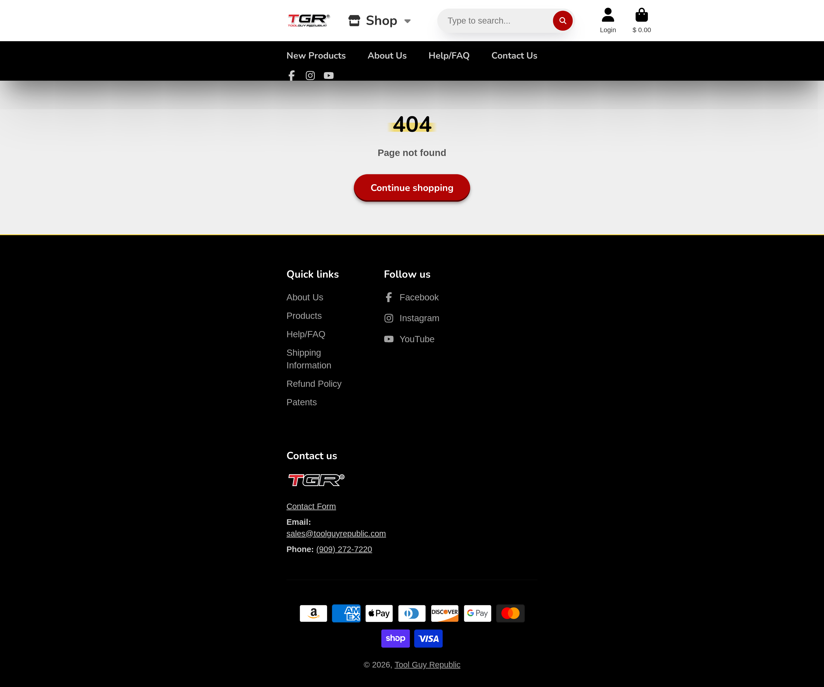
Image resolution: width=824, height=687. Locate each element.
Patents (301, 402)
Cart (642, 20)
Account (608, 20)
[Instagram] (310, 75)
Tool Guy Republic (427, 664)
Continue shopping (412, 187)
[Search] (563, 20)
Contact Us (514, 55)
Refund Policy (314, 384)
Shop (381, 21)
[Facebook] (291, 75)
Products (304, 316)
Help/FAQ (449, 55)
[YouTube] (329, 75)
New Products (316, 55)
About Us (387, 55)
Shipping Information (308, 359)
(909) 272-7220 (344, 549)
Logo (309, 20)
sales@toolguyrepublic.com (336, 533)
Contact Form (311, 506)
